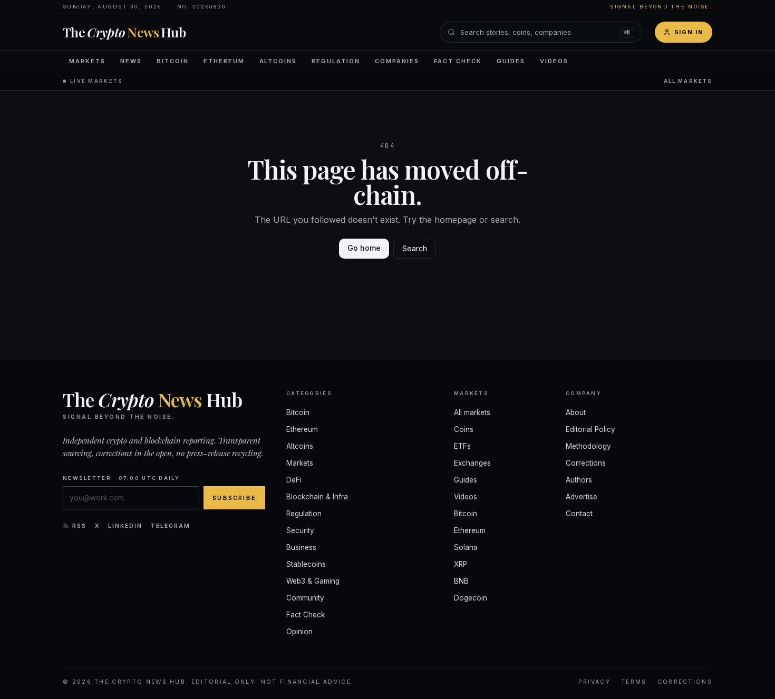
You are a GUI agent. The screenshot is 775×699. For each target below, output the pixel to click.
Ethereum (224, 61)
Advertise (581, 497)
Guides (511, 61)
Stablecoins (306, 564)
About (576, 412)
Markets (87, 61)
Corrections (586, 463)
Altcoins (278, 61)
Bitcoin (173, 61)
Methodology (588, 446)
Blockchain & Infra (317, 497)
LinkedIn (125, 526)
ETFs (462, 446)
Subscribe (234, 497)
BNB (461, 581)
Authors (579, 480)
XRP (460, 564)
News (131, 61)
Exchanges (472, 463)
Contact (579, 513)
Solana (466, 547)
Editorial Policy (590, 429)
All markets (688, 81)
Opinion (299, 631)
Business (301, 547)
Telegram (170, 526)
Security (300, 530)
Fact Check (458, 61)
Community (305, 598)
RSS (79, 526)
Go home (364, 247)
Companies (397, 61)
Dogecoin (470, 598)
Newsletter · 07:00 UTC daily (121, 478)
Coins (463, 429)
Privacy (594, 681)
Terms (634, 681)
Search (414, 248)
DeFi (294, 480)
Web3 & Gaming (313, 581)
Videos (554, 61)
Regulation (336, 61)
